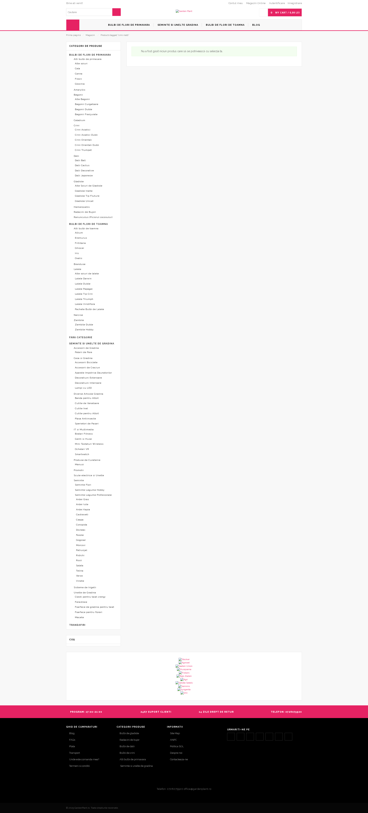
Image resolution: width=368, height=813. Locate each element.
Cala (77, 68)
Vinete (80, 581)
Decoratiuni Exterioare (88, 377)
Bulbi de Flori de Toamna (88, 224)
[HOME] (72, 25)
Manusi (79, 464)
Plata (72, 746)
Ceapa (80, 519)
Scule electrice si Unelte (89, 475)
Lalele (77, 269)
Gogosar (81, 540)
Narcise (78, 315)
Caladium (79, 120)
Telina (79, 570)
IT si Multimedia (84, 429)
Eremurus (81, 238)
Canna (78, 73)
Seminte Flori (83, 484)
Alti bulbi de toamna (86, 228)
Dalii (76, 156)
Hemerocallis (82, 207)
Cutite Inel (81, 408)
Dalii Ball (80, 160)
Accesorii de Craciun (87, 367)
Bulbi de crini (127, 752)
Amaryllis (79, 89)
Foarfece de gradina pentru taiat (94, 607)
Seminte (79, 480)
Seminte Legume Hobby (90, 490)
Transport (74, 752)
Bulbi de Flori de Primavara (90, 55)
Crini (77, 125)
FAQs (72, 739)
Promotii (79, 470)
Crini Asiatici (82, 129)
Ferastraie (81, 602)
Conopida (81, 524)
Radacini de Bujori (85, 212)
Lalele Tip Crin (84, 294)
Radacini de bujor (130, 739)
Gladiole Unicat (84, 201)
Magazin (90, 35)
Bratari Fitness (84, 433)
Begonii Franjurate (86, 114)
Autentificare (277, 3)
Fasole (80, 535)
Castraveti (82, 514)
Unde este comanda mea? (84, 759)
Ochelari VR (82, 449)
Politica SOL (177, 746)
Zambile (79, 320)
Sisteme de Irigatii (85, 587)
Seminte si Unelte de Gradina (91, 343)
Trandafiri (77, 625)
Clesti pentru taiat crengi (90, 596)
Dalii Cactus (82, 165)
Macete (79, 617)
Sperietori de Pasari (87, 423)
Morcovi (80, 545)
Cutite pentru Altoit (87, 413)
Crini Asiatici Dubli (86, 135)
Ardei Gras (82, 499)
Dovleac (80, 530)
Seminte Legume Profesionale (93, 495)
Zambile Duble (84, 324)
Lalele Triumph (84, 299)
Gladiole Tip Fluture (87, 196)
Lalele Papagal (84, 289)
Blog (72, 733)
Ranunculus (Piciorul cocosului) (93, 217)
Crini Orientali (83, 140)
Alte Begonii (82, 99)
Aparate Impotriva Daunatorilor (93, 372)
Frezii (78, 79)
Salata (79, 565)
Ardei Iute (82, 504)
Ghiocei (79, 248)
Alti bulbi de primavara (88, 59)
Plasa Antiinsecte (85, 418)
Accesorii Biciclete (86, 362)
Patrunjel (81, 550)
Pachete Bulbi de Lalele (89, 309)
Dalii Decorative (84, 170)
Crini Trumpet (83, 150)
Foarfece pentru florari (88, 612)
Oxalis (78, 258)
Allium (79, 232)
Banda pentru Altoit (87, 398)
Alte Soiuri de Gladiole (88, 185)
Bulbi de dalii (127, 746)
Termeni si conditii (79, 765)
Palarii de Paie (83, 352)
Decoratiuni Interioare (88, 383)
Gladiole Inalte (84, 191)
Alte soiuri (81, 63)
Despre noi (176, 752)
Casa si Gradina (83, 358)
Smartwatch (82, 454)
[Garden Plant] (184, 11)
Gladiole (79, 181)
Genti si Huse (83, 439)
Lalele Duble (82, 283)
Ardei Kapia (83, 509)
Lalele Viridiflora (85, 304)
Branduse (79, 264)
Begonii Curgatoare (86, 104)
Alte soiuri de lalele (87, 273)
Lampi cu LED (83, 388)
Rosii (79, 560)
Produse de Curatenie (87, 460)
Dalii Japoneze (84, 175)
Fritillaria (80, 243)
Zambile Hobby (84, 329)
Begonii (78, 94)
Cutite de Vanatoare (87, 403)
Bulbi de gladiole (129, 733)
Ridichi (80, 555)
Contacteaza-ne (179, 759)
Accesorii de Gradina (86, 348)
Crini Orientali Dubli (87, 145)
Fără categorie (80, 337)
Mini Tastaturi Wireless (89, 444)
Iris (77, 253)
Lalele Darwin (83, 278)
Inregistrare (295, 3)
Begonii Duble (83, 109)
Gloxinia (80, 83)
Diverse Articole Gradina (88, 393)
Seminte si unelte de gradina (136, 765)
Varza (79, 575)
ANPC (173, 739)
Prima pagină (73, 35)
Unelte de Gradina (85, 592)
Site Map (175, 733)
